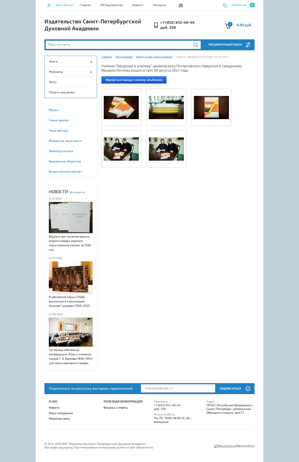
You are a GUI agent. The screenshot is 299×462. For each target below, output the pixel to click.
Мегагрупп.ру (245, 446)
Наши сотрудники (61, 413)
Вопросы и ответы (116, 408)
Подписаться (230, 389)
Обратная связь (59, 418)
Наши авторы (58, 130)
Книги (53, 61)
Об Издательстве (111, 5)
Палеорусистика (61, 151)
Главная (85, 5)
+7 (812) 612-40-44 (177, 22)
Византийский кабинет (65, 172)
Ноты (52, 82)
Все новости (77, 192)
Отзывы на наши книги (65, 141)
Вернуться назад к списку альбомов (134, 80)
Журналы (56, 72)
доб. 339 (168, 27)
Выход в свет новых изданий (154, 57)
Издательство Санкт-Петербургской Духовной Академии (92, 25)
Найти (196, 45)
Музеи (53, 110)
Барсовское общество (65, 161)
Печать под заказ (61, 92)
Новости (137, 5)
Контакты (159, 5)
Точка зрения (59, 120)
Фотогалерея (124, 57)
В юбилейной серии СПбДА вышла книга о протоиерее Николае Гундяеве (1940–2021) (69, 301)
